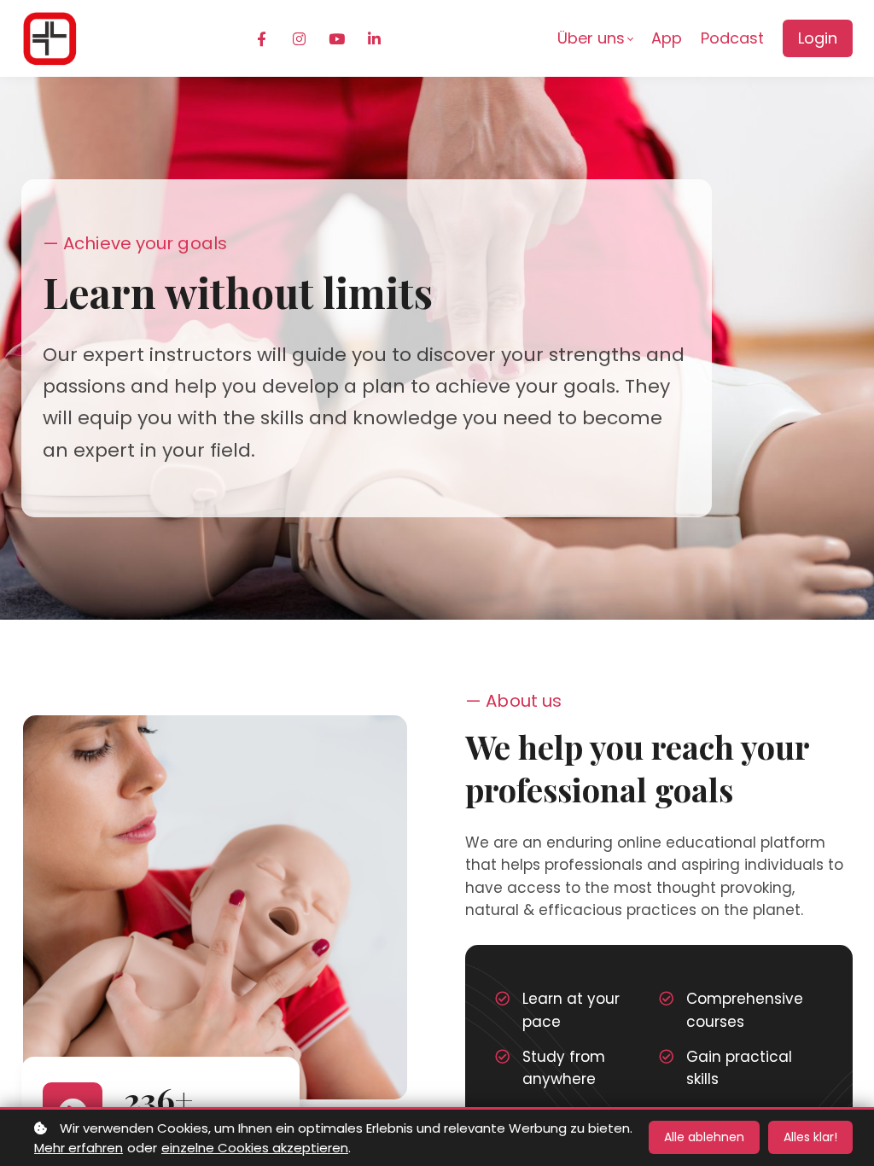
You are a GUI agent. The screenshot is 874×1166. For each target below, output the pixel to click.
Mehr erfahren (78, 1148)
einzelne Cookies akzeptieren (254, 1148)
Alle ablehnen (704, 1137)
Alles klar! (810, 1137)
